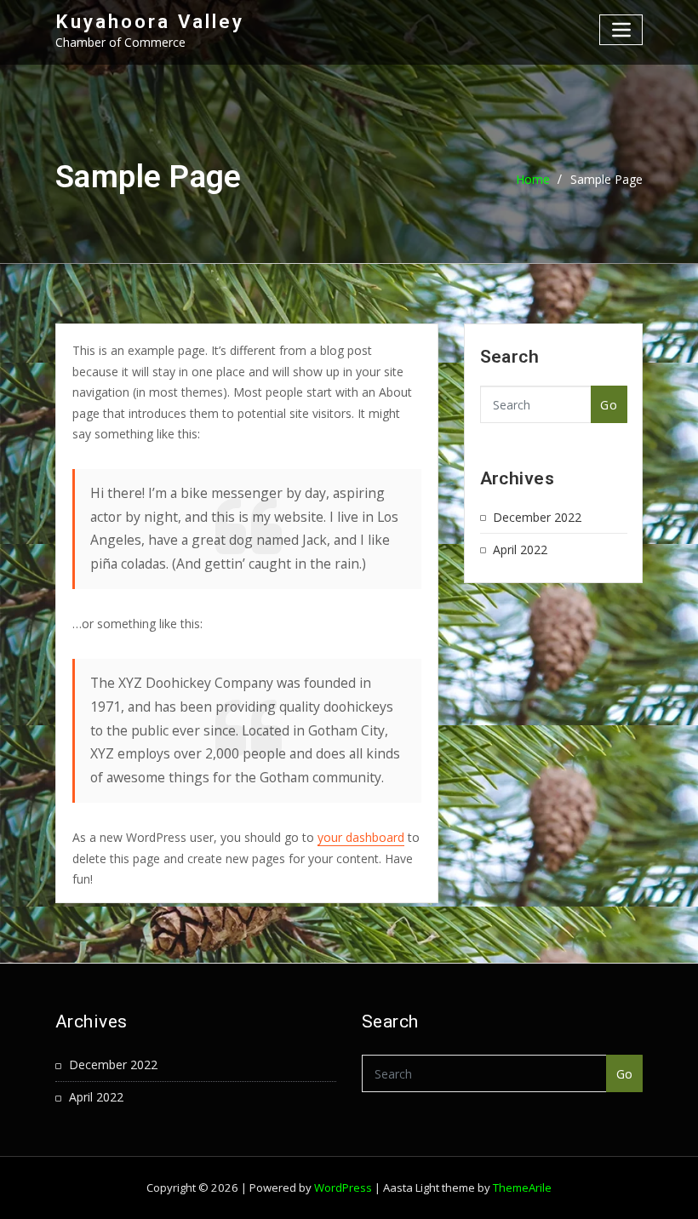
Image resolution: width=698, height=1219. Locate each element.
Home (533, 179)
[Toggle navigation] (621, 29)
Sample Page (606, 179)
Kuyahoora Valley (149, 21)
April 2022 (520, 549)
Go (608, 405)
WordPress (343, 1187)
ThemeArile (522, 1187)
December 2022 (537, 517)
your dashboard (361, 837)
